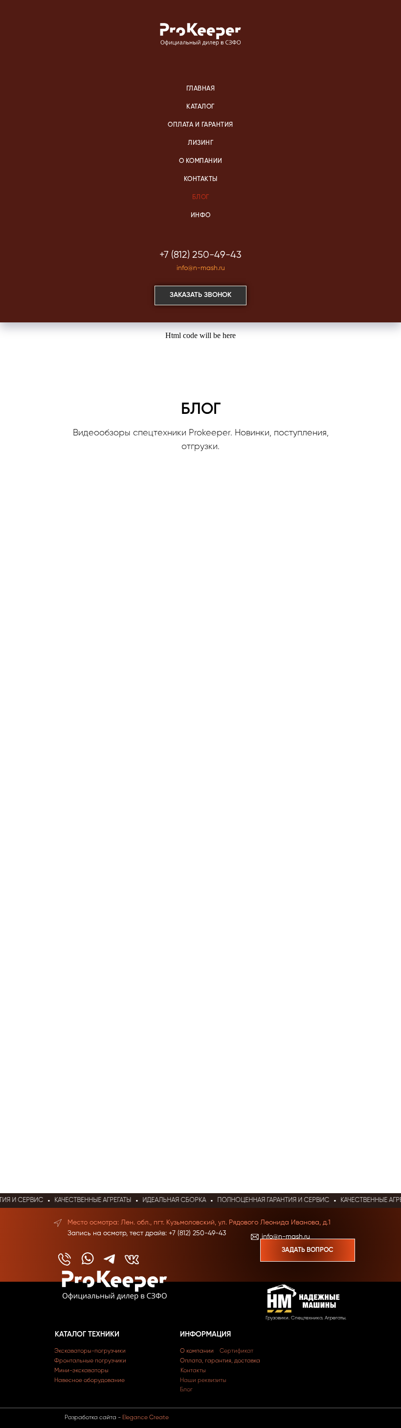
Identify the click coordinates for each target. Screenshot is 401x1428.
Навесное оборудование (89, 1380)
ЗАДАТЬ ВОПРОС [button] (308, 1250)
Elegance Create (145, 1418)
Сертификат (236, 1351)
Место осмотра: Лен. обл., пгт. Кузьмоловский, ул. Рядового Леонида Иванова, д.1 (199, 1222)
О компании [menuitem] (201, 161)
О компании (197, 1351)
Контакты (193, 1371)
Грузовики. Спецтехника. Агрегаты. (306, 1317)
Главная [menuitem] (200, 89)
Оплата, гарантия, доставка (220, 1361)
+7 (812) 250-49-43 (200, 255)
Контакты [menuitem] (201, 179)
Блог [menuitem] (200, 197)
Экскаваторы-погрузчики (90, 1351)
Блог (186, 1390)
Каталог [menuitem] (200, 107)
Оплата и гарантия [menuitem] (200, 125)
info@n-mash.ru (201, 268)
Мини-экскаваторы (81, 1371)
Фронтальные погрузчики (90, 1361)
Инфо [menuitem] (201, 215)
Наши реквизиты (203, 1380)
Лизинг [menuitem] (200, 143)
